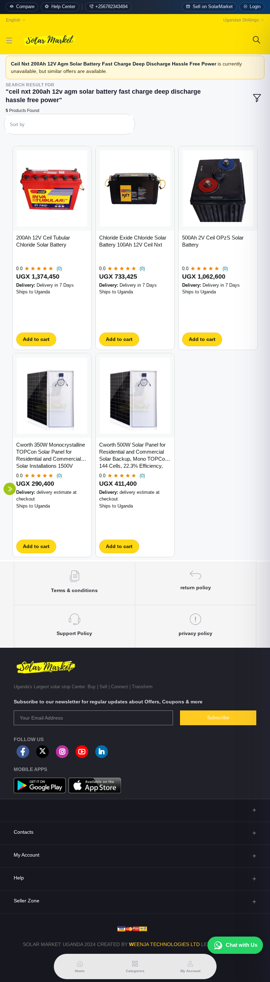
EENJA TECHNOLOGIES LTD (167, 944)
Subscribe (218, 717)
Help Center (63, 6)
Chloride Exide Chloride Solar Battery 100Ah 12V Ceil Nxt (132, 241)
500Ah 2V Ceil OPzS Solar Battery (213, 241)
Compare (25, 6)
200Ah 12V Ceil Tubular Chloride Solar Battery (43, 241)
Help (19, 878)
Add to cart (36, 339)
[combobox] (69, 126)
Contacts (23, 832)
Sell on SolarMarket (213, 6)
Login (255, 6)
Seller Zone (26, 900)
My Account (26, 855)
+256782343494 (111, 6)
